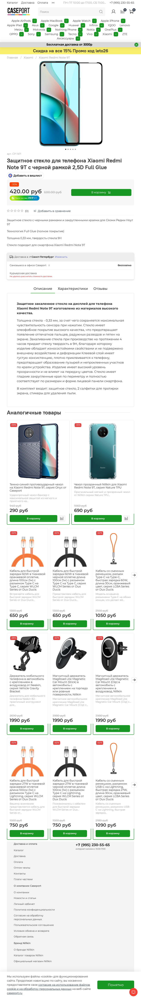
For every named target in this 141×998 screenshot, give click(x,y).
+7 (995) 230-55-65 (122, 2)
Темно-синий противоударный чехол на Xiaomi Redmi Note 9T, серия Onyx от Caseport (38, 487)
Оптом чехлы (22, 867)
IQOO (112, 25)
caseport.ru (14, 993)
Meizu (18, 29)
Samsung (51, 34)
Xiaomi (107, 34)
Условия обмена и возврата (31, 930)
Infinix (93, 25)
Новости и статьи (25, 898)
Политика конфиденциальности (34, 909)
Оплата (42, 2)
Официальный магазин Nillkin (33, 961)
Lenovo (125, 25)
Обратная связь (24, 936)
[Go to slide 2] (68, 149)
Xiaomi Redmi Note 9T (54, 57)
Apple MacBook (52, 20)
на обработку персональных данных (45, 989)
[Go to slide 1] (65, 149)
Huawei (74, 25)
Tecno (72, 34)
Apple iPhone (110, 20)
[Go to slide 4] (72, 149)
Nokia (91, 29)
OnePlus (110, 29)
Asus (35, 25)
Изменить (61, 256)
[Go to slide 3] (70, 149)
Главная (12, 57)
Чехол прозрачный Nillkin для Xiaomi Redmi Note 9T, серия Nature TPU (100, 486)
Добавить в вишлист (27, 175)
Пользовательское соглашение (34, 925)
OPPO (13, 34)
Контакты (20, 873)
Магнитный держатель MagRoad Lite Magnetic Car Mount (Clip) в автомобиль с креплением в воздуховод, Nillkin (112, 683)
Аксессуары (65, 38)
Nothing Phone (66, 29)
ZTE (124, 34)
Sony (31, 34)
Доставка (27, 2)
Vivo (90, 34)
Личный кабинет (24, 903)
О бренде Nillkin (24, 949)
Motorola (39, 29)
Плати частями (23, 879)
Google (53, 25)
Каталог (12, 2)
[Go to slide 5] (75, 149)
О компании (21, 892)
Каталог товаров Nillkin (28, 955)
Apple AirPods (21, 20)
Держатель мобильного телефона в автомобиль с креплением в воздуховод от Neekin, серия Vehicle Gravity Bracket (27, 683)
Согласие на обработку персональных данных (28, 917)
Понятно (116, 985)
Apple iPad (14, 25)
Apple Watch (82, 20)
